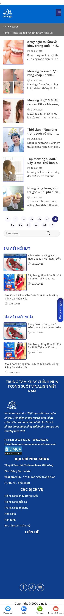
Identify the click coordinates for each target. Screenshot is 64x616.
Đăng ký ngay (60, 310)
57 (47, 219)
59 (12, 224)
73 (44, 224)
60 (20, 224)
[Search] (48, 233)
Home (6, 32)
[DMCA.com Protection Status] (13, 450)
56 (39, 219)
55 (31, 219)
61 (28, 224)
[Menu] (58, 12)
